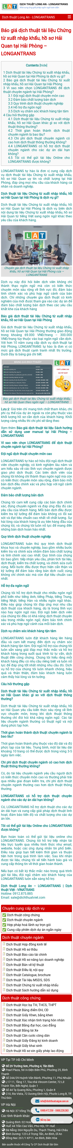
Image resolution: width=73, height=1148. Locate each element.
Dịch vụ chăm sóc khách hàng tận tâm (38, 111)
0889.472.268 (46, 1110)
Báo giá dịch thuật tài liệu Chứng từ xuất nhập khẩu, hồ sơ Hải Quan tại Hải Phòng (36, 82)
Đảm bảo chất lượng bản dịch (32, 100)
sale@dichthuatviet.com (28, 897)
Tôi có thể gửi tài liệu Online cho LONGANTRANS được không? (39, 160)
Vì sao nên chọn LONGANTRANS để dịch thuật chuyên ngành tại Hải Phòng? (36, 90)
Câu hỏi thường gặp (18, 115)
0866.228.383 (62, 1110)
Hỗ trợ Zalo (45, 1120)
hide (43, 65)
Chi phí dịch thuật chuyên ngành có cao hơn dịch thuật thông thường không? (39, 140)
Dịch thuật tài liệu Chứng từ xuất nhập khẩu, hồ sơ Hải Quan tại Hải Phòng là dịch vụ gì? (36, 74)
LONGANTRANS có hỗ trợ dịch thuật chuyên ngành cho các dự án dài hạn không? (39, 150)
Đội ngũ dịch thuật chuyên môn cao (36, 96)
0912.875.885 (23, 894)
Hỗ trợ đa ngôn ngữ (24, 107)
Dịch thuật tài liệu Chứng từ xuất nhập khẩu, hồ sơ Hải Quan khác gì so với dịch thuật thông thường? (39, 123)
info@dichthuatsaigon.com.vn (54, 1101)
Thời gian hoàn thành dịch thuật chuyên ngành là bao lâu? (39, 132)
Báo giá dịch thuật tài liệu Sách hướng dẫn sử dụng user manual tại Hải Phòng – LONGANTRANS (36, 432)
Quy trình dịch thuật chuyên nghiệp (35, 103)
